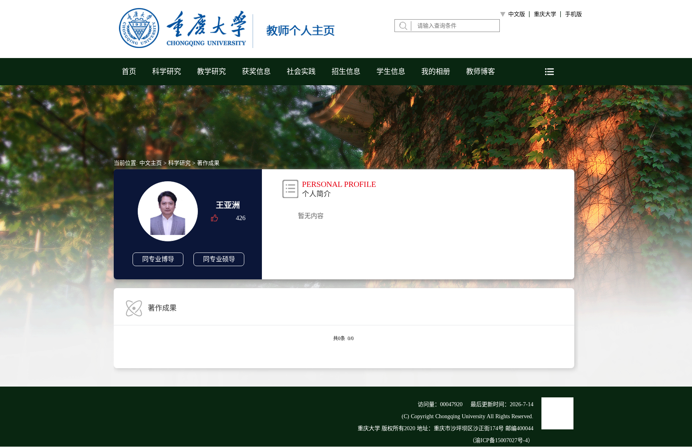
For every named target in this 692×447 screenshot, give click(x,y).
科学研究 (166, 72)
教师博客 (480, 72)
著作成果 (208, 163)
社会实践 (301, 72)
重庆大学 (545, 14)
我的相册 (435, 72)
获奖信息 (256, 72)
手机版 (573, 14)
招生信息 (346, 72)
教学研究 (211, 72)
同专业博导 (158, 259)
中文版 (516, 14)
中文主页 (150, 163)
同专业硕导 (219, 259)
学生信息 (390, 72)
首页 (129, 72)
